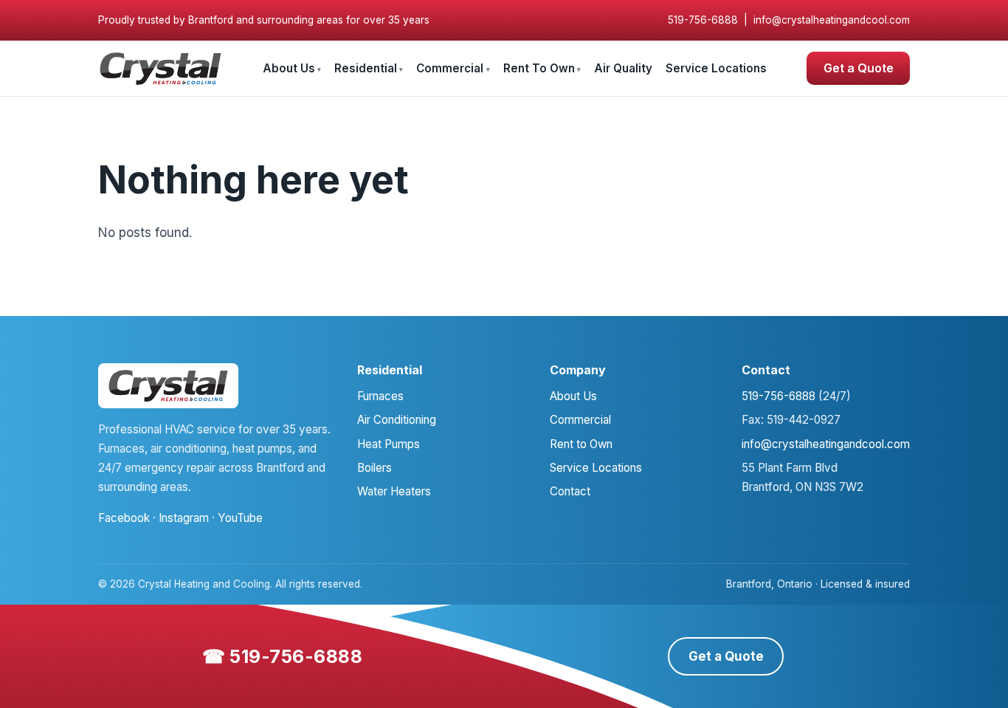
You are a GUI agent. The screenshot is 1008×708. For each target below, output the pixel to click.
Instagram (184, 518)
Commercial (449, 68)
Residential (365, 68)
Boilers (374, 468)
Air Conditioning (396, 420)
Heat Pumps (388, 444)
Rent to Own (581, 444)
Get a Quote (859, 68)
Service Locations (716, 68)
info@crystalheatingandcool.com (831, 20)
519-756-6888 (703, 20)
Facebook (124, 518)
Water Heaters (394, 491)
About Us (289, 68)
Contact (570, 491)
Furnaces (380, 396)
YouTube (240, 518)
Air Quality (623, 68)
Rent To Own (539, 68)
